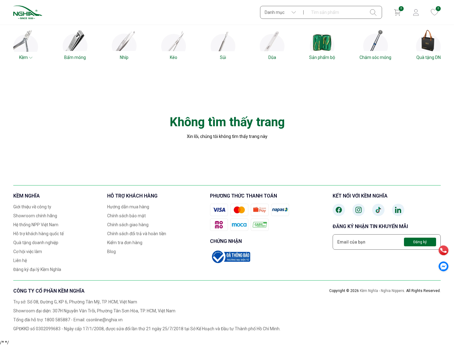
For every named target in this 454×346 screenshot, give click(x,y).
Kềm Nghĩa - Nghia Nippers (382, 291)
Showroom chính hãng (35, 215)
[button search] (373, 12)
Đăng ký (420, 242)
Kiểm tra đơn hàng (124, 242)
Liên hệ (20, 260)
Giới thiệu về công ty (32, 206)
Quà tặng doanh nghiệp (35, 242)
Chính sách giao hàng (128, 224)
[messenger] (443, 266)
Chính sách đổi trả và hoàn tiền (136, 233)
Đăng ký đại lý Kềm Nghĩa (37, 269)
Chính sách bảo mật (126, 215)
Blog (111, 251)
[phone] (443, 250)
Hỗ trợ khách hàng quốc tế (38, 233)
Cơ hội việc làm (27, 251)
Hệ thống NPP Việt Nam (35, 224)
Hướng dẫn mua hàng (128, 206)
